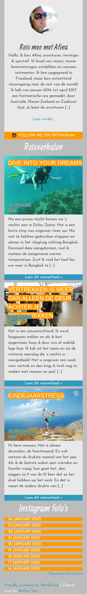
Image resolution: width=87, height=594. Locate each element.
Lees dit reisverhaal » (43, 277)
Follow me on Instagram (46, 135)
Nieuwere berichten (66, 574)
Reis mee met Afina (44, 46)
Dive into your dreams (45, 162)
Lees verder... (44, 119)
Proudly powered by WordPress (31, 585)
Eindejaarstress (36, 395)
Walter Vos (27, 591)
